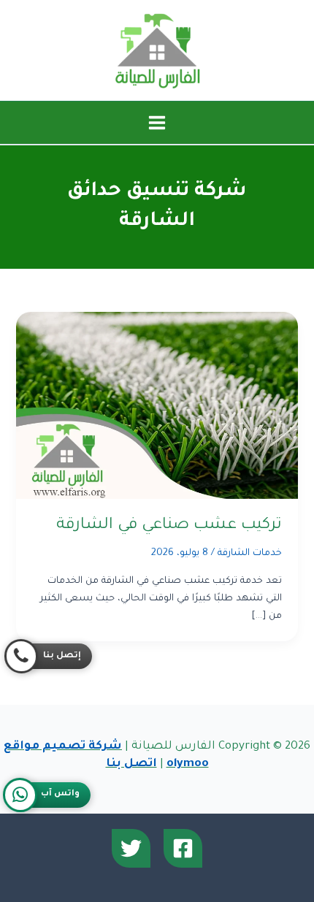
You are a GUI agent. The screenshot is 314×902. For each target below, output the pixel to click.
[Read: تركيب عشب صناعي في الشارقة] (156, 406)
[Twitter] (131, 848)
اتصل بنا (131, 764)
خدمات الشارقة (250, 554)
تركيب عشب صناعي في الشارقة (169, 525)
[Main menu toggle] (157, 122)
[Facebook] (183, 848)
